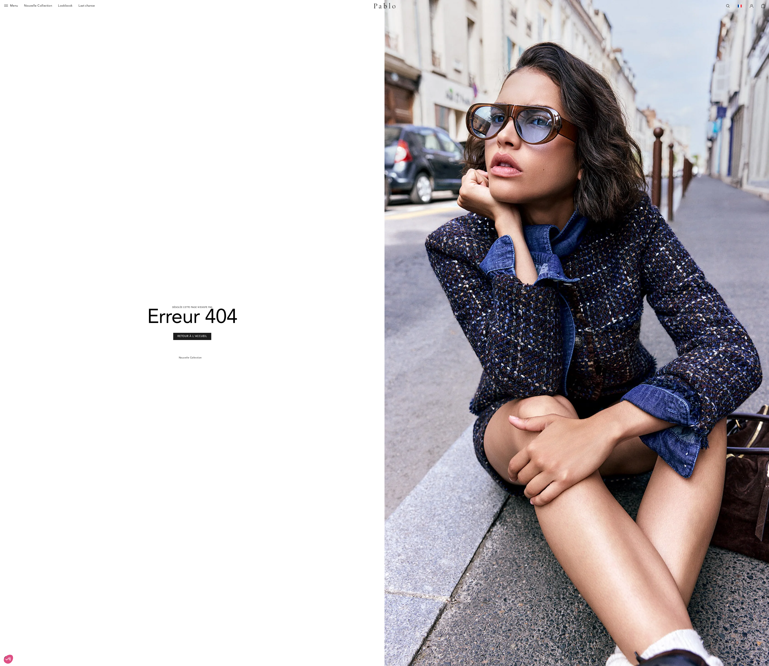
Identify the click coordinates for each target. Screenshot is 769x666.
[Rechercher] (728, 6)
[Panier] (763, 6)
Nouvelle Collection (190, 358)
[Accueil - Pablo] (385, 6)
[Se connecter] (751, 6)
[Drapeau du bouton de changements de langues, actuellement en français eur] (740, 6)
